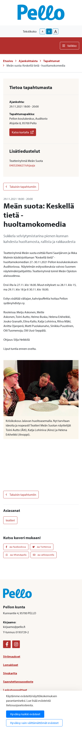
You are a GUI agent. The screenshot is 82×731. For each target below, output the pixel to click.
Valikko (72, 46)
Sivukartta (10, 673)
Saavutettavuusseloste (18, 681)
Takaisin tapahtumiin (22, 187)
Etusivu (8, 61)
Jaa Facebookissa (17, 546)
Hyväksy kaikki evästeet (25, 714)
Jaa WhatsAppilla (18, 554)
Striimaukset (11, 656)
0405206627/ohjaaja (22, 165)
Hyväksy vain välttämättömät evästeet (34, 723)
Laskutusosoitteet (15, 690)
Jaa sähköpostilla (45, 554)
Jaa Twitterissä (43, 546)
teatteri (10, 520)
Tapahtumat (51, 61)
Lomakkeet (10, 665)
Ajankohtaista (28, 61)
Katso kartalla (20, 132)
